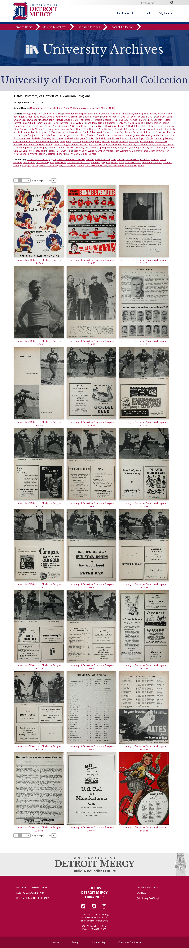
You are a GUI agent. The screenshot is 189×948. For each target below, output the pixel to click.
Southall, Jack (147, 147)
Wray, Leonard (21, 153)
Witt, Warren (162, 150)
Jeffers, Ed (129, 129)
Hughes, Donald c (98, 129)
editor (163, 159)
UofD (112, 107)
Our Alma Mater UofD (78, 162)
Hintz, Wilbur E (36, 129)
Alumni (60, 159)
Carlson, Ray (133, 116)
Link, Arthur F (150, 132)
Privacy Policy (98, 942)
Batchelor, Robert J (133, 113)
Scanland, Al (129, 144)
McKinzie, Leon (23, 138)
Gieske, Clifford (44, 126)
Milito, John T (81, 138)
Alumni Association (75, 159)
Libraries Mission (147, 887)
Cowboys (145, 159)
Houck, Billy (82, 129)
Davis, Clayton (64, 119)
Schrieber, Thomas (164, 144)
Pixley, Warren (102, 141)
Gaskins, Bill (141, 122)
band (113, 159)
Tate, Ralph (40, 150)
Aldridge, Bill (28, 113)
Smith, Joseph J (131, 147)
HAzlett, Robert (148, 126)
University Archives (54, 27)
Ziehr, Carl (72, 153)
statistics (167, 162)
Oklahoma (60, 162)
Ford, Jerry (91, 122)
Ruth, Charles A (97, 144)
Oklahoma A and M (62, 107)
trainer (80, 165)
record (114, 162)
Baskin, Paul (100, 113)
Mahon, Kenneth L (115, 135)
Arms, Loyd (42, 113)
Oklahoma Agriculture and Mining (90, 107)
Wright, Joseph (37, 153)
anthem (90, 159)
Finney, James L (44, 122)
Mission (55, 942)
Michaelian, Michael (62, 138)
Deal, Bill (89, 119)
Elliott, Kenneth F (155, 119)
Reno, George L (37, 144)
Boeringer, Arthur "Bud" (25, 116)
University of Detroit (40, 107)
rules (121, 162)
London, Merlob (166, 132)
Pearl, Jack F (72, 141)
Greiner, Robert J (81, 126)
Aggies (52, 159)
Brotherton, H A (61, 116)
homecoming (29, 162)
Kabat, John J (162, 129)
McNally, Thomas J (41, 138)
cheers (128, 159)
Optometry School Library (32, 898)
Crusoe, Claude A (30, 119)
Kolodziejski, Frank (78, 132)
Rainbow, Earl (20, 144)
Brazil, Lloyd (45, 116)
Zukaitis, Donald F (88, 153)
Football (17, 162)
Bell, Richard (150, 113)
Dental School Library (30, 893)
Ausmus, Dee (55, 113)
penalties (95, 162)
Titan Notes (69, 165)
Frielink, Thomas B (107, 122)
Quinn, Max (161, 141)
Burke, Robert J (92, 116)
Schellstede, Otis (144, 144)
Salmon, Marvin (114, 144)
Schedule (129, 162)
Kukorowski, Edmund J (100, 132)
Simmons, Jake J (98, 147)
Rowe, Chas (82, 144)
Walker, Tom (112, 150)
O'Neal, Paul (58, 141)
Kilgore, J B (44, 132)
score (138, 162)
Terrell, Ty (52, 150)
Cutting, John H (48, 119)
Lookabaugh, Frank (46, 135)
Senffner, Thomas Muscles (61, 147)
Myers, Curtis (146, 138)
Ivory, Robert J (115, 129)
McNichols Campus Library (32, 887)
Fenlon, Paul (28, 122)
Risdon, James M (54, 144)
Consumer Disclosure (129, 942)
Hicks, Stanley (20, 129)
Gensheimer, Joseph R (159, 122)
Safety (75, 942)
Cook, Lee (160, 116)
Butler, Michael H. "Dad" (113, 116)
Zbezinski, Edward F (56, 153)
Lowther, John (65, 135)
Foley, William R (77, 122)
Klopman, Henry (59, 132)
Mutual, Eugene (130, 138)
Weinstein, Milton (129, 150)
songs (158, 162)
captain (121, 159)
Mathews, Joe (148, 135)
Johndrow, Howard (145, 129)
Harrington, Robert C (116, 126)
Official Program (45, 162)
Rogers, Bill (69, 144)
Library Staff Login (150, 898)
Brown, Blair (77, 116)
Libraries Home (22, 27)
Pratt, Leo (134, 141)
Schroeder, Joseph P (23, 147)
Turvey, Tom (65, 150)
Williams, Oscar (147, 150)
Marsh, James (133, 135)
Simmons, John (114, 147)
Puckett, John (147, 141)
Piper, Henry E (86, 141)
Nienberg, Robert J (163, 138)
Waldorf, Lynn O (96, 150)
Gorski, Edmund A (62, 126)
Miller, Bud (94, 138)
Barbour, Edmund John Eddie (78, 113)
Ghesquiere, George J (24, 126)
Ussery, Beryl (80, 150)
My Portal (166, 13)
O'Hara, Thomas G (23, 141)
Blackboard (124, 13)
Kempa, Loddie (30, 132)
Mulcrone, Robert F (111, 138)
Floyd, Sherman (60, 122)
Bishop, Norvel (165, 113)
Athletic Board (102, 159)
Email (146, 13)
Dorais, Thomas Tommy (132, 119)
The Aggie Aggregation (25, 165)
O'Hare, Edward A (42, 141)
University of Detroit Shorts (122, 165)
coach (136, 159)
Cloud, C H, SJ (147, 116)
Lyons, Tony (79, 135)
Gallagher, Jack (126, 122)
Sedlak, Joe (40, 147)
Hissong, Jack (52, 129)
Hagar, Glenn (97, 126)
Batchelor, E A (115, 113)
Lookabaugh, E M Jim (24, 135)
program (105, 162)
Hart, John (133, 126)
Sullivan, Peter (26, 150)
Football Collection (122, 27)
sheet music (148, 162)
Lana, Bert (118, 132)
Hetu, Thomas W (165, 126)
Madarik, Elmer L (95, 135)
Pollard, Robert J (119, 141)
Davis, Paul (78, 119)
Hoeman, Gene (67, 129)
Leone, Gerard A (133, 132)
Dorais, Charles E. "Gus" (107, 119)
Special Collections (88, 27)
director (155, 159)
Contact (142, 893)
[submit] (172, 2)
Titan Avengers (54, 165)
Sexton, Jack (82, 147)
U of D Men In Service (96, 165)
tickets (42, 165)
